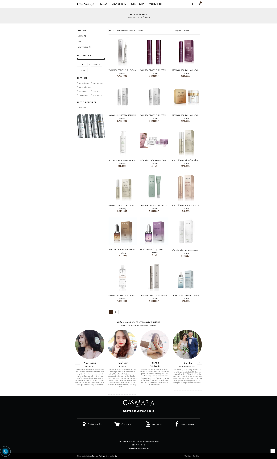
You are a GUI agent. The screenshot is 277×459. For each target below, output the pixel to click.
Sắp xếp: (178, 31)
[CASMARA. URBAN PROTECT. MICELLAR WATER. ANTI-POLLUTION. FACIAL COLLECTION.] (123, 276)
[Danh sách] (113, 30)
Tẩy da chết (83, 95)
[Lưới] (110, 30)
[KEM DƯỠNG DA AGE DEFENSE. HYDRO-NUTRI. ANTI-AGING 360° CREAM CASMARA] (186, 186)
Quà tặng (96, 91)
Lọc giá (82, 70)
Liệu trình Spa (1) (84, 47)
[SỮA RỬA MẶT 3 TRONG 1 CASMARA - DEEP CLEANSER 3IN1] (186, 231)
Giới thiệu (196, 456)
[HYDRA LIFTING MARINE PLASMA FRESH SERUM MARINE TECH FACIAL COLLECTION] (186, 276)
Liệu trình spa (98, 83)
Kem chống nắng (85, 87)
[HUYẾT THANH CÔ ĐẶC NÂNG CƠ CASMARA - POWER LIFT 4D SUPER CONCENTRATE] (154, 231)
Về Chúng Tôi (155, 4)
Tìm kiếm (187, 456)
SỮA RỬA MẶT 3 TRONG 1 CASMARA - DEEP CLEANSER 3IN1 (196, 250)
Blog (133, 4)
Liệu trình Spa (119, 4)
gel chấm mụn (84, 83)
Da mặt (103, 4)
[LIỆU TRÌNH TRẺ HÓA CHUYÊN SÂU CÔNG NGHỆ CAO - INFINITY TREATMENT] (154, 141)
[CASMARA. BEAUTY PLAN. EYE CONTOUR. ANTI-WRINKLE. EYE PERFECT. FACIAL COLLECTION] (154, 276)
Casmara (82, 107)
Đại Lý (142, 4)
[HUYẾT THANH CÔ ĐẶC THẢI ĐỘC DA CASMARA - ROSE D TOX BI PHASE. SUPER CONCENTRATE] (123, 231)
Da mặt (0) (82, 36)
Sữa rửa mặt (97, 95)
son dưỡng (83, 91)
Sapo (116, 456)
